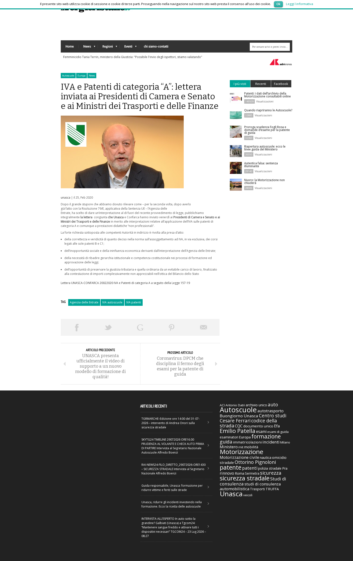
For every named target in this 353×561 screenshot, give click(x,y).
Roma (239, 473)
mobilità (251, 446)
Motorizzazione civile (239, 457)
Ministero (229, 446)
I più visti (240, 84)
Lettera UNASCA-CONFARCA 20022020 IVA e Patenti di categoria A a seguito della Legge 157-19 (125, 283)
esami (261, 431)
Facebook (281, 84)
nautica (265, 457)
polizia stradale (269, 468)
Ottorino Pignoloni (255, 462)
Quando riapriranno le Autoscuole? (268, 110)
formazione (266, 436)
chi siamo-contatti (156, 46)
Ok (278, 4)
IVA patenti (133, 302)
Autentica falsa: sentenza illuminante (261, 164)
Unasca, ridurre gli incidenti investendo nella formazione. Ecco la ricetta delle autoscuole (171, 504)
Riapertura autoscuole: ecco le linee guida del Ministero (265, 147)
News (85, 48)
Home (70, 46)
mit (240, 447)
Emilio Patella (237, 431)
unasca (65, 197)
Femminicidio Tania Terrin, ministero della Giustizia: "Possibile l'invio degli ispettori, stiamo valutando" (132, 57)
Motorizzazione (241, 451)
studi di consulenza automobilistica (250, 486)
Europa (81, 75)
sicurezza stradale (244, 478)
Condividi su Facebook (76, 327)
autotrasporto (270, 410)
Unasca (231, 493)
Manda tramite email (203, 327)
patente (230, 467)
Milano (285, 442)
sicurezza (270, 473)
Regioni (105, 48)
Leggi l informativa (299, 4)
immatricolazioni (247, 442)
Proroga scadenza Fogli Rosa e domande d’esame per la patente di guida (267, 130)
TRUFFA (272, 488)
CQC (239, 426)
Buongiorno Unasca (239, 416)
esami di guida (278, 432)
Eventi (126, 48)
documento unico (258, 426)
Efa (277, 426)
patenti (249, 468)
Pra (284, 468)
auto (273, 404)
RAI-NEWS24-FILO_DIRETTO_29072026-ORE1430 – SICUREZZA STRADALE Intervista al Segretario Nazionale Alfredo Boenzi (173, 469)
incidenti (271, 442)
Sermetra (252, 473)
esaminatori (229, 437)
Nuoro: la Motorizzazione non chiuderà (264, 181)
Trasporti (257, 489)
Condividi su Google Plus (140, 327)
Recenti (260, 84)
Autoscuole (68, 75)
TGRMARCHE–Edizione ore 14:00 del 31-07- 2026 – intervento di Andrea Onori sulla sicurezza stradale (170, 423)
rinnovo (227, 473)
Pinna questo (172, 327)
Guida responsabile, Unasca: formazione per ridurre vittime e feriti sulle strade (172, 488)
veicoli (247, 495)
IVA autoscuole (112, 302)
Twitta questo (108, 327)
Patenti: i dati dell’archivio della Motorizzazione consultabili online (267, 94)
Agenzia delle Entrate (84, 302)
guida (226, 441)
